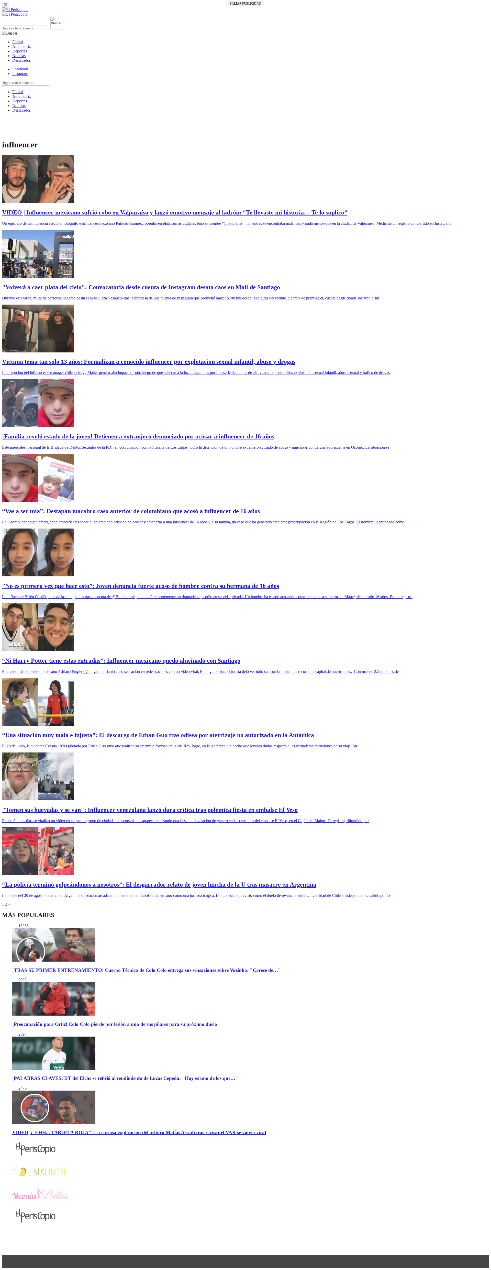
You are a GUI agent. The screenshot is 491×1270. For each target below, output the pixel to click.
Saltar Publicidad (245, 3)
